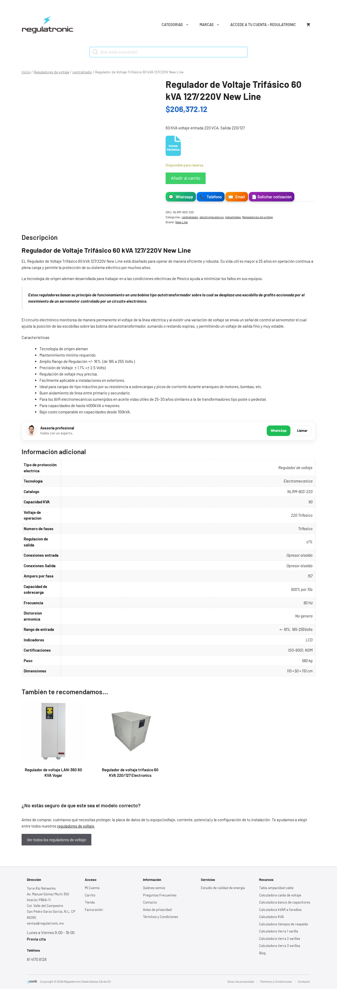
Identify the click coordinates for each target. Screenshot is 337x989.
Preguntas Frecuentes (159, 895)
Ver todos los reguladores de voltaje (56, 839)
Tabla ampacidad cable (276, 888)
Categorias (172, 24)
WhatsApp (278, 430)
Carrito (90, 895)
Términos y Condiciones (160, 917)
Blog (262, 953)
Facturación (94, 909)
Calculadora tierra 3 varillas (279, 946)
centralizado (82, 72)
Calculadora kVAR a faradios (280, 909)
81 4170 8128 (37, 959)
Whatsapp (180, 196)
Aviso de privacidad (157, 909)
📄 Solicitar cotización (271, 196)
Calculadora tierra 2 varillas (279, 938)
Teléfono (211, 196)
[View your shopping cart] (308, 25)
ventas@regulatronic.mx (45, 923)
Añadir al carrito (185, 178)
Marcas (207, 24)
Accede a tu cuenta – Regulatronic (263, 24)
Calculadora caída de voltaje (280, 895)
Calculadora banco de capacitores (284, 902)
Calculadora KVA (271, 917)
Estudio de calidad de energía (223, 888)
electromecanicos (212, 217)
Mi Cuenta (92, 888)
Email (236, 196)
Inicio (26, 72)
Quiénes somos (154, 888)
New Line (181, 222)
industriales (233, 217)
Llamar (302, 430)
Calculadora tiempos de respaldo (283, 924)
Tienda (90, 902)
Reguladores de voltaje (51, 72)
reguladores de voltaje (75, 826)
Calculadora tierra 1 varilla (278, 931)
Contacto (150, 902)
